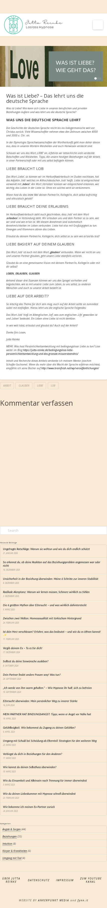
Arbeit (7, 385)
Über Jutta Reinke (11, 880)
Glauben (24, 385)
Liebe (40, 385)
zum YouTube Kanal (91, 880)
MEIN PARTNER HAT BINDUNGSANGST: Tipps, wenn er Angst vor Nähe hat (47, 714)
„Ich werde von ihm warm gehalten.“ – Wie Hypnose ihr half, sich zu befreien (47, 688)
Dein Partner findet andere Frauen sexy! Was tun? (32, 674)
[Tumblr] (63, 6)
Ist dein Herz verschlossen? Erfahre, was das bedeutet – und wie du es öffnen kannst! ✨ (52, 633)
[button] (98, 25)
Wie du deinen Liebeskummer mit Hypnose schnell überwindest (39, 793)
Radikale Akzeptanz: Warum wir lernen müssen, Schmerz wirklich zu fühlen (46, 592)
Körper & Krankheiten (14, 851)
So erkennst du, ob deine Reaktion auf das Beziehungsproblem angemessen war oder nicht (51, 564)
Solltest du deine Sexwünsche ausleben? (26, 661)
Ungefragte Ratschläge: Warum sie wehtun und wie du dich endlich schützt (46, 549)
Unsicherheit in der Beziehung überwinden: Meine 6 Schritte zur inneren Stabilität (50, 579)
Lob (53, 385)
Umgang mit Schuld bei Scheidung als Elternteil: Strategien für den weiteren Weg (50, 741)
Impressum (65, 880)
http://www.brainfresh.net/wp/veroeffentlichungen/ (70, 368)
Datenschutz (39, 880)
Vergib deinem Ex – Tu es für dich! (22, 648)
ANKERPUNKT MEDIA (53, 900)
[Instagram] (53, 6)
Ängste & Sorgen (11, 829)
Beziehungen (9, 836)
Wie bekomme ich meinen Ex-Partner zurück (29, 807)
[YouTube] (44, 6)
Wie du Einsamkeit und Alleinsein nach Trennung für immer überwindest (45, 780)
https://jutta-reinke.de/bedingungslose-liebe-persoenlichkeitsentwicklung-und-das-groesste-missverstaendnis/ (42, 351)
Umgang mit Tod (11, 858)
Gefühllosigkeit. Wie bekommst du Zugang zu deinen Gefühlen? (39, 727)
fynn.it (83, 900)
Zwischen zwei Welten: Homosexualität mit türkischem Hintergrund (42, 618)
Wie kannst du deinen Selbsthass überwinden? (29, 767)
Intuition (7, 843)
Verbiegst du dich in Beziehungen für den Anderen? (32, 754)
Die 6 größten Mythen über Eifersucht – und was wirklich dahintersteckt (45, 605)
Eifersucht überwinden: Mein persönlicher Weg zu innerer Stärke (40, 701)
